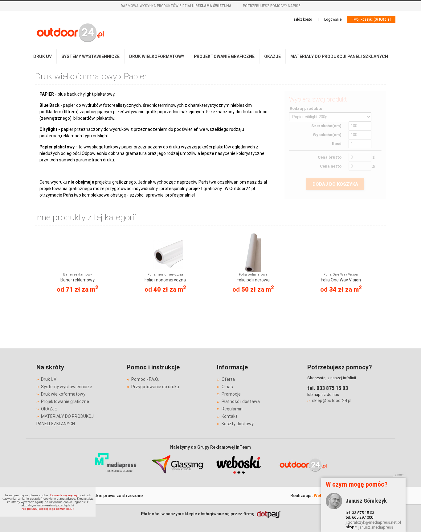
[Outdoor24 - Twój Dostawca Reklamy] (303, 477)
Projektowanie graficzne (224, 56)
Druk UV (42, 56)
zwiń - (399, 474)
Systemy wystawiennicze (90, 56)
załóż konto (302, 19)
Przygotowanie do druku (155, 386)
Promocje (231, 394)
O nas (227, 386)
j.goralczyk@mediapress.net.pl (373, 522)
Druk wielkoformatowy (156, 56)
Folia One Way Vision (341, 277)
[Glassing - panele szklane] (177, 477)
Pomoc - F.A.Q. (145, 379)
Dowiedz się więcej (63, 495)
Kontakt (229, 416)
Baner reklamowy (77, 277)
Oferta (228, 379)
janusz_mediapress (375, 527)
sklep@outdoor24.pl (331, 400)
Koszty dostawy (238, 423)
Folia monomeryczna (165, 277)
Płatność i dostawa (241, 401)
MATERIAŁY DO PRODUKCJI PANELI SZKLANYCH (339, 56)
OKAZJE (272, 56)
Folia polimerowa (253, 277)
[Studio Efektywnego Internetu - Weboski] (239, 477)
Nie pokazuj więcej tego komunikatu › (48, 508)
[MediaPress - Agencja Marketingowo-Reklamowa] (116, 477)
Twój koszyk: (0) (371, 19)
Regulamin (232, 408)
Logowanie (332, 19)
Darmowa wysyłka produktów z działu (176, 5)
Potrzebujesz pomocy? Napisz (271, 5)
